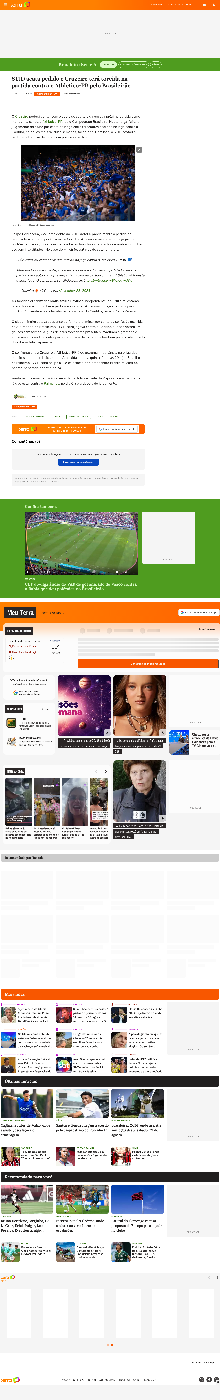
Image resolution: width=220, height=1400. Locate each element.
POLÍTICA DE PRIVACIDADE (141, 1380)
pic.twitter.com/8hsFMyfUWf (109, 280)
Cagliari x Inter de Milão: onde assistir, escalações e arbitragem (25, 1130)
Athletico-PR (52, 121)
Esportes (115, 417)
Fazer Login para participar (78, 462)
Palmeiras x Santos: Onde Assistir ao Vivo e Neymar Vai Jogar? (36, 1251)
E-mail (204, 4)
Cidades (133, 1054)
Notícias (132, 1004)
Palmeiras (51, 383)
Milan (135, 1148)
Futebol (99, 417)
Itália (59, 1120)
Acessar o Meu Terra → (53, 612)
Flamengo (6, 1216)
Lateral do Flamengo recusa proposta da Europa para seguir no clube (136, 1226)
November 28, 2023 (74, 290)
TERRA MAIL (157, 4)
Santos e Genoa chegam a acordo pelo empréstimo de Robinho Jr (82, 1127)
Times (106, 64)
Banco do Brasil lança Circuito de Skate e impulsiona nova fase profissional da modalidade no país (90, 1252)
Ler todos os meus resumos (148, 664)
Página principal (20, 5)
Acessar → (47, 709)
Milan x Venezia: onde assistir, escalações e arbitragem (145, 1155)
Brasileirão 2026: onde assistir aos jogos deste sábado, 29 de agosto (136, 1130)
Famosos (77, 1004)
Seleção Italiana (85, 1148)
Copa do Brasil (64, 1216)
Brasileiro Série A (78, 417)
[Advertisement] (193, 1156)
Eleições (22, 1029)
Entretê (21, 1004)
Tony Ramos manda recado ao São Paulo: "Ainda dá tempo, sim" (35, 1155)
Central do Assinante (181, 4)
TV (74, 1054)
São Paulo (26, 1148)
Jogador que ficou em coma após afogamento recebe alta (92, 1155)
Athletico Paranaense (34, 417)
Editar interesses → (209, 629)
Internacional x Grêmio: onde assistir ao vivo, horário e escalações (80, 1226)
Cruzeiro (21, 116)
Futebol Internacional (13, 1120)
